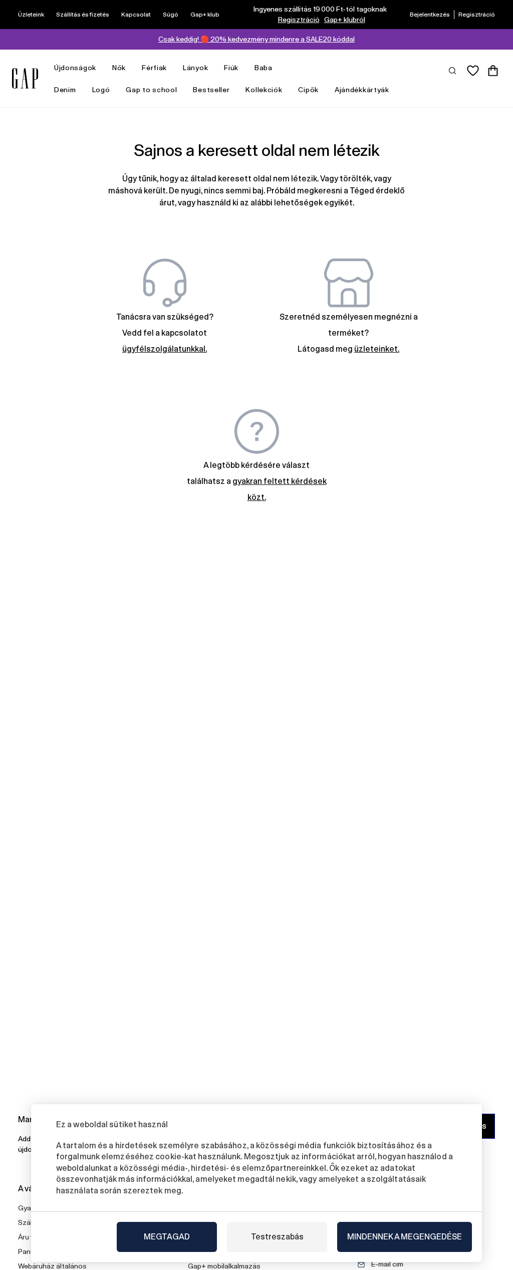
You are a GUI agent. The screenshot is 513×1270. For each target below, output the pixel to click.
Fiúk (231, 68)
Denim (65, 90)
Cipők (308, 90)
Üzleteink (31, 14)
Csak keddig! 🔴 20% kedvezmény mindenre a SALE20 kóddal (256, 39)
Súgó (170, 14)
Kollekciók (263, 90)
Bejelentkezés (430, 14)
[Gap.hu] (25, 78)
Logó (101, 90)
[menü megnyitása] (101, 68)
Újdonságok (75, 68)
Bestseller (211, 90)
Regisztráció (299, 20)
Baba (263, 68)
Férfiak (154, 68)
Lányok (195, 68)
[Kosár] (493, 71)
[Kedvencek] (473, 71)
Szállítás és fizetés (82, 14)
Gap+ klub (204, 14)
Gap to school (151, 90)
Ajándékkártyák (362, 90)
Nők (119, 68)
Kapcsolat (136, 14)
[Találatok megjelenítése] (453, 70)
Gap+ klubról (344, 20)
